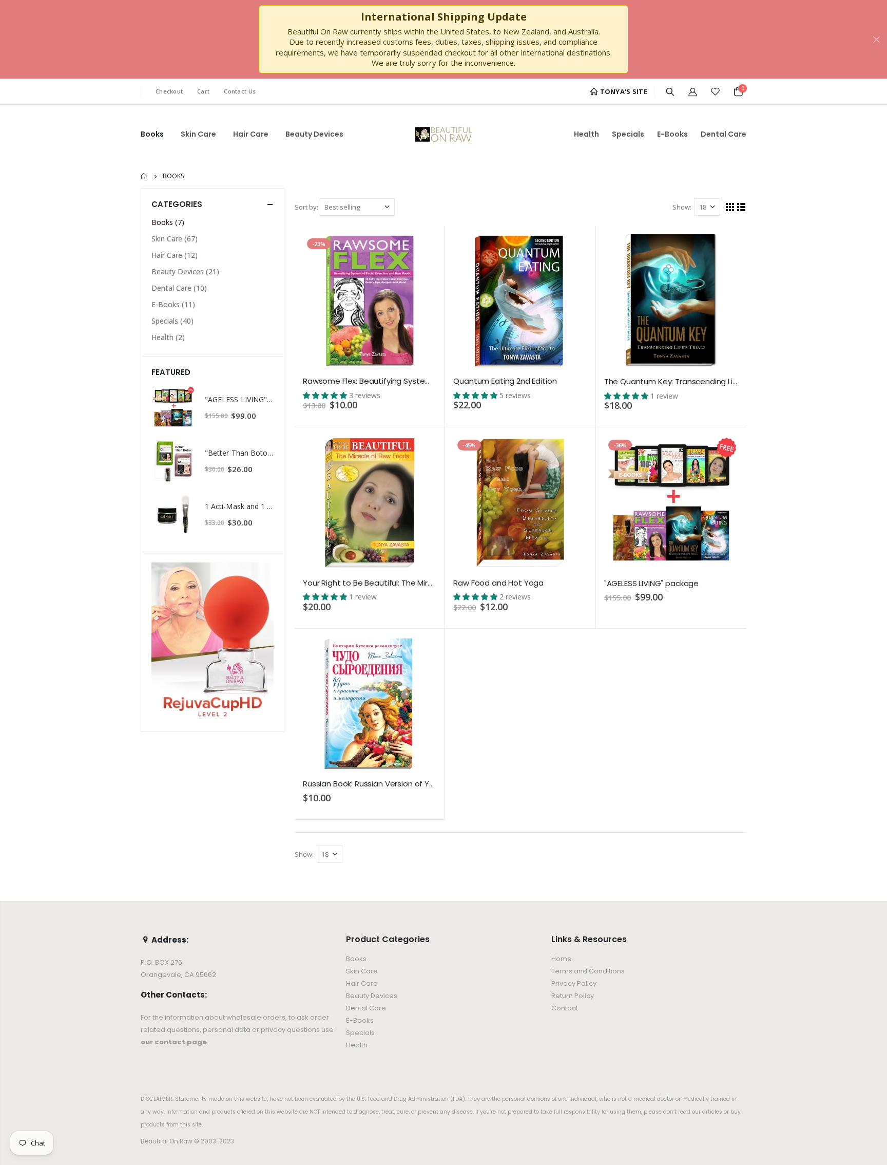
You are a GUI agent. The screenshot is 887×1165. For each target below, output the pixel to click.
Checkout (169, 91)
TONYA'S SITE (622, 91)
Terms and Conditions (588, 971)
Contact (564, 1008)
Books (167, 222)
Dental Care (179, 288)
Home (144, 176)
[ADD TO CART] (419, 251)
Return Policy (572, 996)
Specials (172, 321)
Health (168, 337)
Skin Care (174, 238)
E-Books (173, 304)
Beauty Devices (185, 271)
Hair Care (174, 255)
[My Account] (693, 91)
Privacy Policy (573, 983)
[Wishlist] (715, 91)
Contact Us (240, 91)
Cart (203, 91)
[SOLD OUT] (419, 452)
